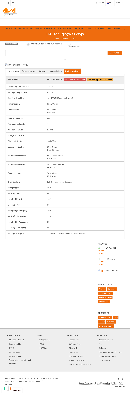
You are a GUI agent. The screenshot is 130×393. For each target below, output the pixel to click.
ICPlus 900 (110, 259)
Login (118, 3)
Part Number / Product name (46, 44)
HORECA (43, 348)
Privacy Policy (117, 383)
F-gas (116, 318)
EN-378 (102, 322)
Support (38, 28)
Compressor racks (105, 293)
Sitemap (8, 384)
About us (61, 28)
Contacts (72, 28)
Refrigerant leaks (105, 318)
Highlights (49, 28)
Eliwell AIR (73, 348)
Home (57, 38)
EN (110, 3)
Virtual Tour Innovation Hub (80, 364)
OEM (20, 28)
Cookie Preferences (86, 383)
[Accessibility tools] (10, 388)
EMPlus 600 (111, 248)
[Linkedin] (7, 3)
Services (27, 28)
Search (116, 53)
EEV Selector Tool (76, 356)
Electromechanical (16, 340)
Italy (100, 3)
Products (11, 28)
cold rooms (111, 322)
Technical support (106, 340)
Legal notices (119, 386)
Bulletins (102, 348)
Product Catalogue (76, 360)
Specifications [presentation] (13, 71)
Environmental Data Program (110, 352)
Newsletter (73, 352)
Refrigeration (14, 352)
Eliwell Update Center (107, 356)
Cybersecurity (104, 360)
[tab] (12, 71)
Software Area (74, 344)
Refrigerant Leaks (105, 297)
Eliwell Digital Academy (91, 28)
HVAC (11, 348)
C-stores (102, 289)
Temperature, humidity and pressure (20, 361)
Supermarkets (104, 302)
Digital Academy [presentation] (72, 71)
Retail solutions (15, 356)
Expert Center (112, 28)
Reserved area (74, 340)
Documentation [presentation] (28, 71)
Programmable (15, 344)
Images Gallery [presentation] (56, 71)
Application (74, 47)
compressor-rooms (106, 326)
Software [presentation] (42, 71)
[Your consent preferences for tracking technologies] (4, 388)
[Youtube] (13, 3)
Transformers (112, 271)
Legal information (103, 383)
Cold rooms (112, 289)
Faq (100, 344)
